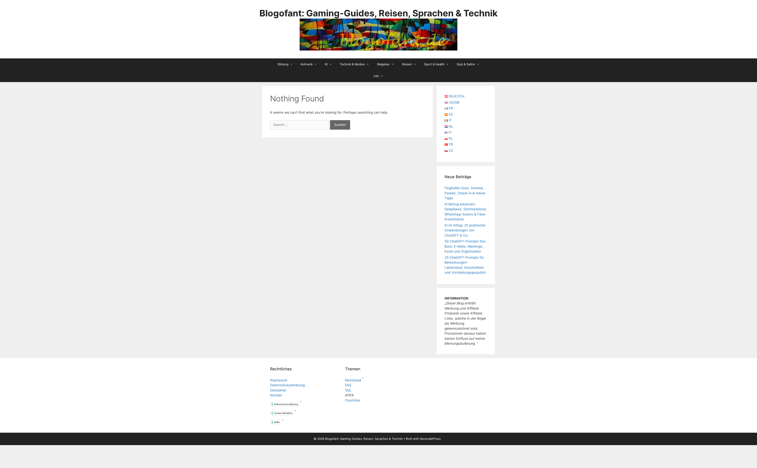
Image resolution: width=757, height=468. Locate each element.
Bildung (283, 64)
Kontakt (276, 395)
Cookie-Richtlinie (283, 413)
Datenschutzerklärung (287, 385)
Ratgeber (383, 64)
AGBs (277, 422)
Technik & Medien (352, 64)
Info (376, 76)
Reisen (407, 64)
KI (326, 64)
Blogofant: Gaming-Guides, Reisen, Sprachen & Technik (378, 13)
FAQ (348, 385)
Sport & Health (434, 64)
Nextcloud (353, 380)
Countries (352, 400)
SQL (348, 390)
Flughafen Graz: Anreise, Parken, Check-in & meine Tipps (465, 193)
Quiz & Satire (466, 64)
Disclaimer (278, 390)
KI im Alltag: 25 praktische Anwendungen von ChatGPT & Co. (465, 230)
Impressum (278, 380)
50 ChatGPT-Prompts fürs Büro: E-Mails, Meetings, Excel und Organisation (465, 246)
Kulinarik (307, 64)
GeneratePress (430, 439)
